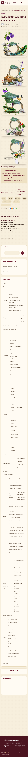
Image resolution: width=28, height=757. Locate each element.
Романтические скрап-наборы (16, 533)
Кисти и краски (11, 629)
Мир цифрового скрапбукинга (16, 3)
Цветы (23, 431)
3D (11, 378)
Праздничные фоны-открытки (15, 650)
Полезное (22, 326)
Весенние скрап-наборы (15, 479)
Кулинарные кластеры (15, 346)
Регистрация (6, 271)
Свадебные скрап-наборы (15, 536)
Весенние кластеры (10, 170)
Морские (12, 353)
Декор (12, 394)
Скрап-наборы (5, 517)
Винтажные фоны (12, 622)
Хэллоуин (13, 450)
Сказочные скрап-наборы (15, 540)
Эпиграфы (5, 663)
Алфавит (13, 381)
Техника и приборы (15, 444)
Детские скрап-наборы (11, 495)
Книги (12, 410)
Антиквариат (14, 385)
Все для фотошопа (8, 318)
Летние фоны (11, 635)
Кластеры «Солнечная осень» (13, 178)
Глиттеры (22, 315)
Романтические (14, 364)
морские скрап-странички (18, 576)
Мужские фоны (11, 638)
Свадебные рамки (18, 601)
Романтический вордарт (15, 310)
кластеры (17, 198)
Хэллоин (11, 552)
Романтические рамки (18, 597)
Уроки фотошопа (7, 615)
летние (24, 198)
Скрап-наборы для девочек (20, 493)
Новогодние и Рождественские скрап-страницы (18, 581)
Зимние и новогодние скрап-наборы (16, 507)
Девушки (13, 391)
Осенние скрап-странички (18, 587)
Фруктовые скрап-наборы (15, 549)
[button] (14, 43)
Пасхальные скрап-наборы (16, 527)
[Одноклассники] (12, 208)
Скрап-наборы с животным (16, 546)
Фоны (4, 637)
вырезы (4, 198)
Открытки (19, 461)
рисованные (16, 201)
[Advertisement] (14, 716)
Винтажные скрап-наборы (15, 482)
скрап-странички (6, 205)
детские (10, 198)
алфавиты (11, 294)
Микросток (6, 454)
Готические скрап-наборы (15, 488)
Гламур (12, 388)
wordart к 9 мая (13, 291)
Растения (13, 430)
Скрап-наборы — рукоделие (16, 543)
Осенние (12, 361)
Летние (12, 350)
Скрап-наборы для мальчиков (20, 498)
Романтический (14, 437)
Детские (3, 13)
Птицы (12, 423)
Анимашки (5, 286)
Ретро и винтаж (14, 434)
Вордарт (5, 300)
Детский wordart (13, 297)
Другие (11, 503)
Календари (12, 511)
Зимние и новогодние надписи (14, 301)
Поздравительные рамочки (18, 592)
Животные (13, 401)
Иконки (5, 332)
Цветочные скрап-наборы (15, 556)
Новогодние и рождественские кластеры (16, 357)
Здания (12, 404)
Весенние (12, 337)
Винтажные (13, 340)
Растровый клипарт (8, 474)
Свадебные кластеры (15, 367)
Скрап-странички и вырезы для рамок (21, 192)
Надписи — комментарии (6, 462)
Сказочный (13, 440)
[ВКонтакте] (10, 208)
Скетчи (22, 321)
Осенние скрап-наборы (15, 524)
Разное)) (5, 471)
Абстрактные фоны (12, 619)
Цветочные (12, 374)
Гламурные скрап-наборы (15, 485)
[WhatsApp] (16, 208)
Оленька (6, 24)
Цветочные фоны (12, 656)
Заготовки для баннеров (9, 329)
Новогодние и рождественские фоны (16, 642)
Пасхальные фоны (12, 647)
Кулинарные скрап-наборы (16, 514)
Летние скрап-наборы (14, 517)
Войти (4, 269)
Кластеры (5, 355)
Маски (21, 318)
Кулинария (13, 414)
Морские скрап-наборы (15, 520)
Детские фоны (11, 626)
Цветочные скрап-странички (18, 610)
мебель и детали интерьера (18, 417)
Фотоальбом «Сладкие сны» (13, 181)
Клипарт (5, 414)
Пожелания (20, 464)
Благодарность (21, 458)
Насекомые (13, 420)
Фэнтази (5, 660)
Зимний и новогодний (16, 407)
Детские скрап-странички (18, 567)
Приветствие (20, 467)
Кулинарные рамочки (19, 572)
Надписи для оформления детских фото (16, 306)
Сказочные (12, 192)
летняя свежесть (7, 201)
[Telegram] (14, 208)
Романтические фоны (13, 653)
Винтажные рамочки (19, 560)
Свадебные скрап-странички (18, 605)
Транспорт (13, 447)
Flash (4, 283)
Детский (13, 397)
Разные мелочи (14, 426)
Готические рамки (18, 563)
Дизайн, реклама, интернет (10, 266)
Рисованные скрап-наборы (16, 530)
